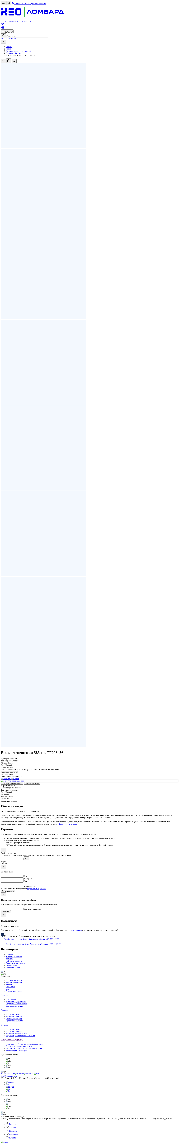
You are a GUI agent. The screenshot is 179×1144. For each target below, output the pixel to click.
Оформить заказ (8, 891)
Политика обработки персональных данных (24, 1044)
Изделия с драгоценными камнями (20, 1036)
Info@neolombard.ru (9, 1076)
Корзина (12, 1138)
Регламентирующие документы (19, 1046)
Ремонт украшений (14, 982)
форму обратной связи (68, 824)
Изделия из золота (13, 1014)
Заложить (5, 1010)
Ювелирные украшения (16, 1002)
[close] (3, 42)
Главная (12, 1124)
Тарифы (9, 959)
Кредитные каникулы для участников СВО (24, 1048)
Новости (9, 984)
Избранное (13, 1134)
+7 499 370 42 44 (8, 1074)
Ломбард (9, 954)
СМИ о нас (10, 987)
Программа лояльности (15, 963)
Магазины (25, 4)
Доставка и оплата (38, 4)
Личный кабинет (13, 967)
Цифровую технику (14, 1019)
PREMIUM (6, 38)
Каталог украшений (14, 957)
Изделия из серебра (14, 1016)
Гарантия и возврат (32, 783)
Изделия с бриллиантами (16, 1004)
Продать (4, 1025)
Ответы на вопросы (14, 991)
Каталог (12, 1127)
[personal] (2, 28)
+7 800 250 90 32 (21, 21)
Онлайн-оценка (7, 21)
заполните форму (74, 930)
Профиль (13, 1131)
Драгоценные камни (14, 1006)
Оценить (4, 995)
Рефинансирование (14, 961)
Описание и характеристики (12, 783)
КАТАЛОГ (9, 32)
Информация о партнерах (16, 1050)
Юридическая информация (12, 1040)
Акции (13, 38)
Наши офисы (11, 965)
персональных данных (36, 889)
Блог (8, 989)
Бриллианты (11, 999)
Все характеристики (9, 772)
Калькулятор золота (14, 980)
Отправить (6, 911)
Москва (17, 4)
